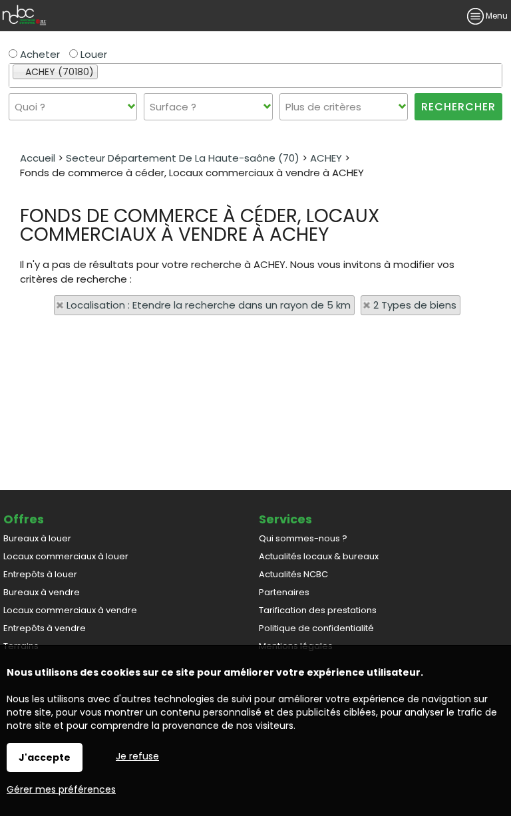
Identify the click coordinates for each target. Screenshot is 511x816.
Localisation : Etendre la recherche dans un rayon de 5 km (209, 305)
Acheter (38, 54)
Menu (496, 15)
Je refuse (137, 756)
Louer (92, 54)
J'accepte (45, 757)
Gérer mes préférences (61, 789)
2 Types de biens (414, 305)
